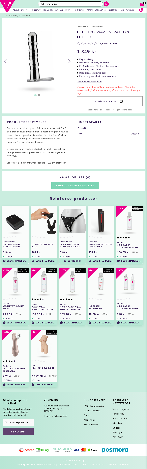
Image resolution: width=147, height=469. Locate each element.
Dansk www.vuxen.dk (119, 464)
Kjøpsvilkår (89, 420)
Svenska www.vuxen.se (43, 464)
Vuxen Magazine (121, 409)
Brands (13, 16)
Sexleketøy (118, 413)
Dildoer (116, 428)
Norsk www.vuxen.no (93, 464)
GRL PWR (118, 437)
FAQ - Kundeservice (94, 406)
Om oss (87, 415)
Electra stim (24, 16)
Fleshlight (118, 432)
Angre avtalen (91, 424)
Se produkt (74, 261)
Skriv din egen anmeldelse (75, 185)
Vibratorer (118, 423)
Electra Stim (97, 26)
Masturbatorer (120, 418)
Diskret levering (92, 410)
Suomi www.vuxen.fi (68, 464)
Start (6, 16)
